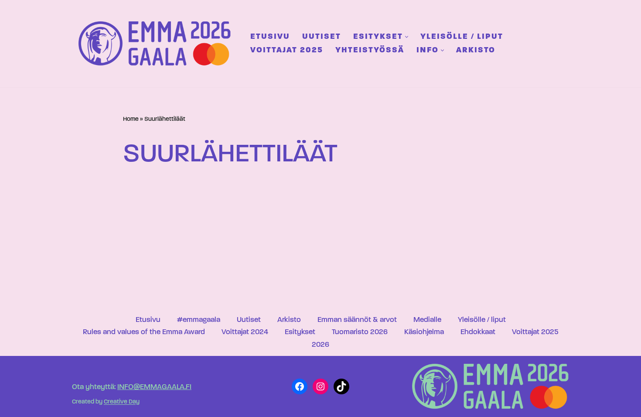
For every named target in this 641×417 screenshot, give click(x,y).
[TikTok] (341, 386)
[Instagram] (320, 386)
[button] (406, 36)
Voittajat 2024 (245, 332)
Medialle (427, 320)
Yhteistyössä (369, 50)
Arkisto (475, 50)
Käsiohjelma (424, 332)
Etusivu (270, 37)
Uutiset (321, 37)
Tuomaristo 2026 (360, 332)
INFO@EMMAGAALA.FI (154, 387)
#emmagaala (198, 320)
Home (131, 119)
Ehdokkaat (477, 332)
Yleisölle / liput (461, 37)
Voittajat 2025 (286, 50)
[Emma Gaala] (156, 43)
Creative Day (122, 402)
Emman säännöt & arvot (357, 320)
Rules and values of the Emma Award (144, 332)
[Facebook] (299, 386)
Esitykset (300, 332)
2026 (320, 345)
